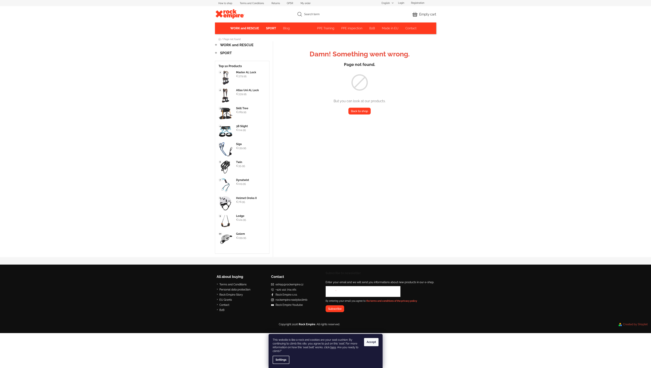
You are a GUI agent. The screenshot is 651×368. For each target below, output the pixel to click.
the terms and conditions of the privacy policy (391, 301)
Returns (275, 3)
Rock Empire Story (231, 294)
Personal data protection (234, 289)
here (333, 347)
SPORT (226, 53)
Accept (371, 342)
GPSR (290, 3)
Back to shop (359, 111)
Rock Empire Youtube (289, 304)
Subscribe (335, 308)
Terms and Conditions (252, 3)
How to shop (225, 3)
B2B (221, 310)
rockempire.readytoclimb (291, 299)
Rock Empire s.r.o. (287, 294)
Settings (281, 359)
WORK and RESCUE (237, 45)
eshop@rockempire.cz (289, 284)
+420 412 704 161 (286, 289)
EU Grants (225, 299)
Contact (224, 304)
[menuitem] (244, 28)
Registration (417, 3)
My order (306, 3)
